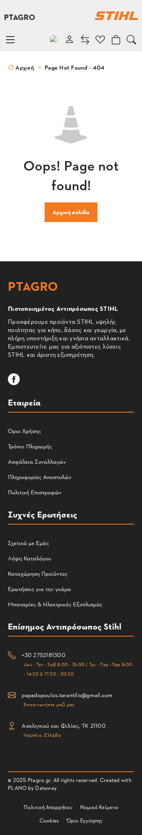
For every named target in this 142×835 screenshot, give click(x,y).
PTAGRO (20, 16)
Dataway (46, 787)
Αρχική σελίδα (71, 212)
